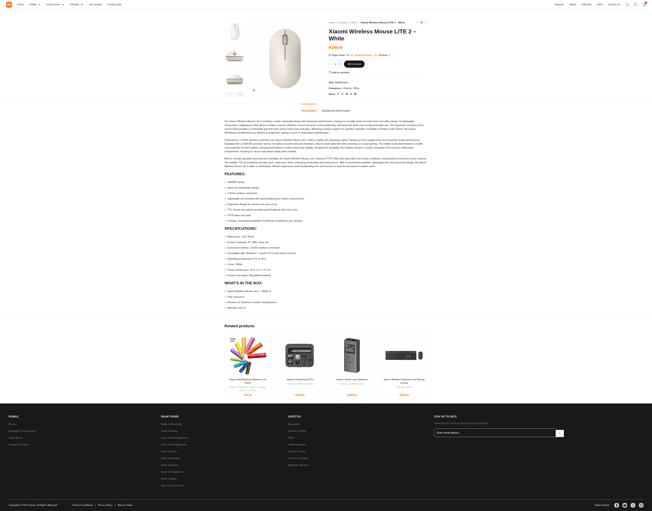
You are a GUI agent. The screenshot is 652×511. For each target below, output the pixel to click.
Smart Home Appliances (174, 444)
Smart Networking (170, 458)
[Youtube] (625, 505)
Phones (13, 424)
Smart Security (169, 451)
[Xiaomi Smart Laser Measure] (352, 355)
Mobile (32, 4)
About (572, 4)
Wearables (293, 424)
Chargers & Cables (246, 387)
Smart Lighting (169, 478)
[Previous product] (417, 22)
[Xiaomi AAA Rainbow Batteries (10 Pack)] (248, 355)
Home (20, 4)
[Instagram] (641, 505)
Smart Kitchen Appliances (174, 437)
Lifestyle (74, 4)
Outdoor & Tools (248, 390)
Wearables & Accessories (22, 431)
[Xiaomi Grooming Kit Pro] (300, 355)
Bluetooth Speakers (298, 465)
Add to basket (354, 64)
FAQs (600, 4)
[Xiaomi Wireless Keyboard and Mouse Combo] (404, 355)
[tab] (309, 109)
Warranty (586, 4)
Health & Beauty (305, 383)
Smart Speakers (169, 465)
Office (354, 22)
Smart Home (53, 4)
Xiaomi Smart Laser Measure (352, 379)
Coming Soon (114, 4)
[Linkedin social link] (351, 94)
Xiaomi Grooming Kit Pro (300, 379)
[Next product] (426, 22)
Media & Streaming (171, 424)
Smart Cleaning (169, 431)
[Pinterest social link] (347, 94)
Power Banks (16, 437)
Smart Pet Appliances (172, 471)
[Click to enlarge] (254, 90)
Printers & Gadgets (298, 458)
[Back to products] (421, 22)
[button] (229, 94)
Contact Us (614, 4)
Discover (559, 4)
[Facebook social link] (338, 94)
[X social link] (342, 94)
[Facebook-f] (616, 505)
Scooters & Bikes (297, 431)
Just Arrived (95, 4)
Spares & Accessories (172, 485)
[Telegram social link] (355, 94)
